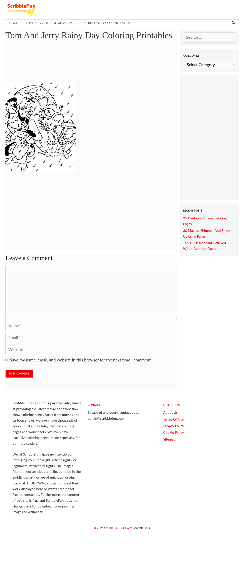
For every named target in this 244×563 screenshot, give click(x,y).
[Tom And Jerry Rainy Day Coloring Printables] (40, 171)
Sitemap (169, 439)
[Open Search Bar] (233, 23)
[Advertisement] (91, 64)
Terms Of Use (173, 419)
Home (14, 23)
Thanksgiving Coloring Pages (51, 23)
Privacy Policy (173, 426)
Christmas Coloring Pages (107, 23)
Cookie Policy (173, 432)
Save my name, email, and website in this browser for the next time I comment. (80, 360)
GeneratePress (141, 528)
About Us (170, 412)
